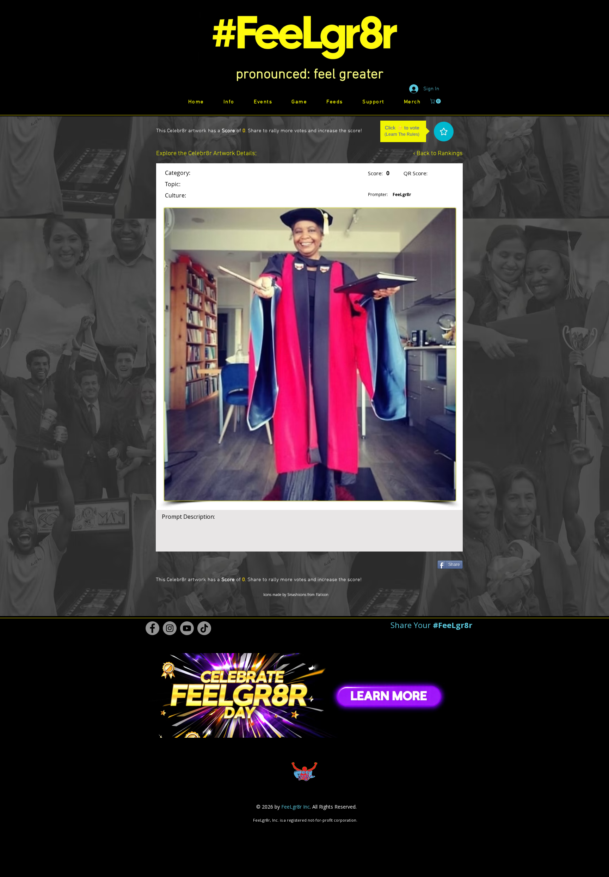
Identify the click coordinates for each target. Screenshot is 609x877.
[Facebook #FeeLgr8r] (152, 628)
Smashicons (296, 594)
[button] (309, 74)
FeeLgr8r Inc (295, 806)
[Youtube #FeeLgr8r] (187, 628)
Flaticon (322, 594)
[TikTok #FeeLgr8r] (204, 628)
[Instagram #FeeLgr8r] (170, 628)
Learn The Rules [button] (402, 134)
